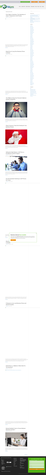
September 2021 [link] (32, 55)
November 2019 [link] (32, 76)
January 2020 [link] (31, 74)
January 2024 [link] (31, 28)
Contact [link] (43, 6)
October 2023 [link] (31, 31)
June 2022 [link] (31, 46)
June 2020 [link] (31, 69)
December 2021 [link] (32, 52)
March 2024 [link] (31, 26)
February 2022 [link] (31, 50)
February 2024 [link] (31, 27)
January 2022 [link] (31, 51)
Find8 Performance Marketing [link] (7, 471)
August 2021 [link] (31, 56)
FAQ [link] (40, 6)
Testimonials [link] (32, 6)
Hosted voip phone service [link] (33, 92)
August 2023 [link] (31, 33)
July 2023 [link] (31, 34)
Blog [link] (38, 6)
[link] (1, 6)
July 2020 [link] (31, 68)
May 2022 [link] (31, 47)
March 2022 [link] (31, 49)
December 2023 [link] (32, 29)
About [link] (36, 6)
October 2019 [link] (31, 77)
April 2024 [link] (31, 25)
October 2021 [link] (31, 54)
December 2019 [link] (32, 75)
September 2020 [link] (32, 66)
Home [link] (20, 6)
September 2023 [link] (32, 32)
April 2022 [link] (31, 48)
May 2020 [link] (31, 70)
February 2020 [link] (31, 73)
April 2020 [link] (31, 71)
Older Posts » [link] (26, 454)
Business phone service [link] (32, 89)
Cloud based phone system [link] (33, 91)
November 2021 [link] (32, 53)
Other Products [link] (28, 6)
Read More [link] (6, 47)
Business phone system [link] (32, 90)
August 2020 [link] (31, 67)
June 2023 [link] (31, 35)
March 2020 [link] (31, 72)
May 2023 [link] (31, 36)
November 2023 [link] (32, 30)
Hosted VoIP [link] (23, 6)
